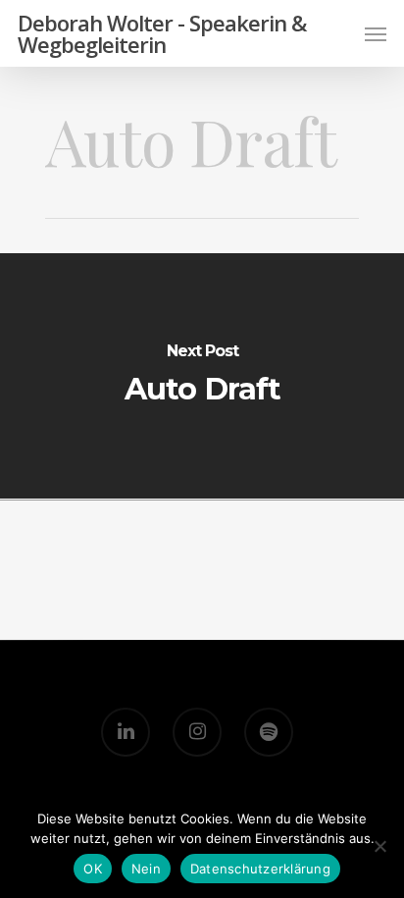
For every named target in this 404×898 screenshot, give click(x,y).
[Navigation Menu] (375, 33)
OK (92, 868)
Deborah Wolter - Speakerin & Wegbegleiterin (162, 33)
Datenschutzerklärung (260, 868)
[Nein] (379, 846)
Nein (146, 868)
